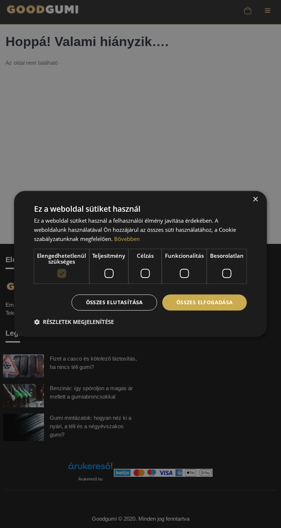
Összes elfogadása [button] (204, 302)
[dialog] (140, 264)
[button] (74, 322)
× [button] (255, 199)
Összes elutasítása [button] (114, 302)
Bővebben (127, 238)
